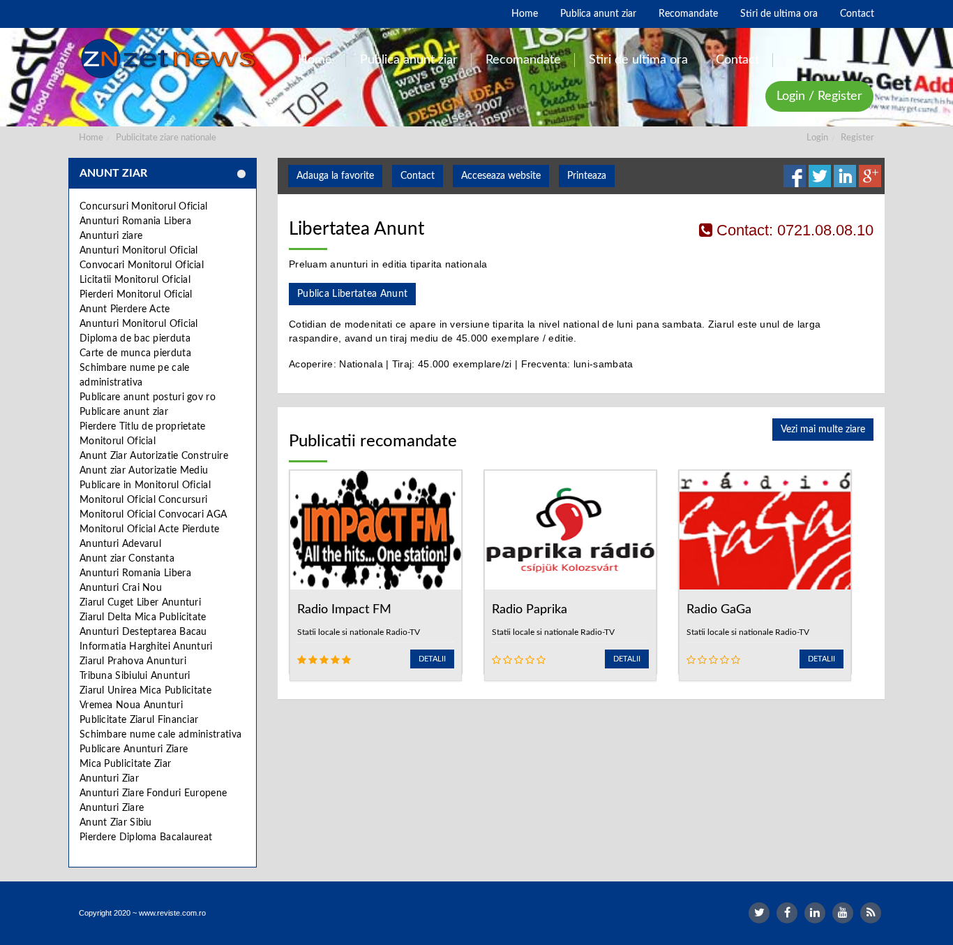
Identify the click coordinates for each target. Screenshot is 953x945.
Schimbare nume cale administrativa (160, 735)
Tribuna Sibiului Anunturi (135, 676)
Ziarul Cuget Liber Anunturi (140, 603)
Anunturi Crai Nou (121, 588)
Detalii (432, 659)
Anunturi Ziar (109, 779)
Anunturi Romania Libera (135, 221)
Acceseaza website (501, 176)
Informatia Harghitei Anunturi (146, 647)
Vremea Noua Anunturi (131, 705)
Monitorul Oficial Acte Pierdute (149, 529)
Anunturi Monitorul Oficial (139, 251)
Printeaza (586, 176)
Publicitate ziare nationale (166, 137)
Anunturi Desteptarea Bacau (143, 632)
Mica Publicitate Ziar (125, 764)
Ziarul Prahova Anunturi (133, 661)
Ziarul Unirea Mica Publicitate (145, 691)
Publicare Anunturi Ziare (134, 749)
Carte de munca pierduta (135, 353)
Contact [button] (417, 176)
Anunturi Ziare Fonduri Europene (153, 793)
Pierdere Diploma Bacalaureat (146, 837)
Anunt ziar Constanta (127, 559)
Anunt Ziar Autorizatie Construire (154, 456)
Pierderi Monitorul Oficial (136, 295)
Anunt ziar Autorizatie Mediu (144, 471)
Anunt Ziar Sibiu (116, 823)
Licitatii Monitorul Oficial (135, 280)
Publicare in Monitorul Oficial (145, 485)
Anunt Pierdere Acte (125, 309)
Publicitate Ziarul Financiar (139, 720)
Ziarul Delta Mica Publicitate (143, 617)
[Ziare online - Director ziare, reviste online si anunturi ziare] (170, 58)
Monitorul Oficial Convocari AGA (153, 515)
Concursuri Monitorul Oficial (143, 207)
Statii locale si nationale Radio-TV (358, 632)
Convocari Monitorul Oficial (142, 265)
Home (91, 137)
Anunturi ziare (111, 236)
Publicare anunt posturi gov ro (148, 397)
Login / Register (819, 96)
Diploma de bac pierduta (135, 339)
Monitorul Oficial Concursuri (143, 500)
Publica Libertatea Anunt (352, 294)
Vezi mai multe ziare (823, 429)
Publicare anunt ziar (124, 412)
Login (817, 137)
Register (857, 137)
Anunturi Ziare (112, 808)
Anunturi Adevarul (120, 544)
